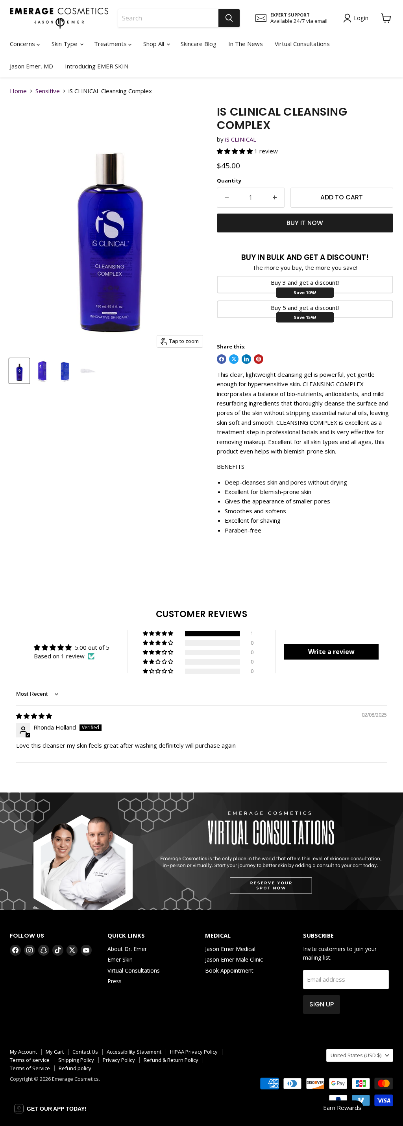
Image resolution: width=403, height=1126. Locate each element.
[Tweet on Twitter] (233, 359)
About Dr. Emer (127, 949)
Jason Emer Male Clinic (234, 959)
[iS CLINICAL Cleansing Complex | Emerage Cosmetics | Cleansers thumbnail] (19, 370)
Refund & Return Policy (171, 1059)
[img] (34, 716)
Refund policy (75, 1068)
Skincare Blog (198, 44)
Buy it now (305, 222)
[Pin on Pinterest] (258, 359)
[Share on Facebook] (221, 359)
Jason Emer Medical (230, 949)
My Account (23, 1051)
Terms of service (30, 1059)
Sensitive (47, 91)
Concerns (23, 44)
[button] (235, 151)
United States (356, 1055)
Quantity (229, 181)
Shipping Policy (76, 1059)
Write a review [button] (331, 651)
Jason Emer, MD (31, 66)
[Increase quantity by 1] (275, 197)
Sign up (321, 1004)
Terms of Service (30, 1068)
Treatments (111, 44)
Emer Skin (120, 959)
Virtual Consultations (302, 44)
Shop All (154, 44)
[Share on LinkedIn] (246, 359)
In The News (245, 44)
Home (18, 91)
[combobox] (168, 18)
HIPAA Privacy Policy (194, 1051)
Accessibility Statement (134, 1051)
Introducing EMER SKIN (96, 66)
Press (114, 981)
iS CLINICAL (240, 139)
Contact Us (85, 1051)
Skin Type (65, 44)
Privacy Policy (119, 1059)
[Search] (229, 18)
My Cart (55, 1051)
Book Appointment (229, 970)
